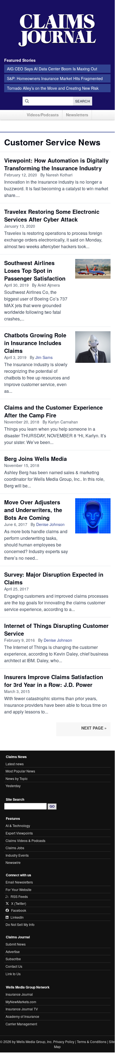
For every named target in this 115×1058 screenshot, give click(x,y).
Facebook (18, 910)
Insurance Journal (19, 994)
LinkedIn (17, 917)
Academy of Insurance (22, 1016)
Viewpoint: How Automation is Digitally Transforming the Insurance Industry (56, 164)
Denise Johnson (50, 524)
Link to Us (13, 973)
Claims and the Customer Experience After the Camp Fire (53, 411)
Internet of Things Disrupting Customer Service (56, 629)
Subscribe (13, 958)
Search (82, 101)
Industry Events (17, 855)
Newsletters (77, 114)
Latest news (15, 763)
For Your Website (18, 889)
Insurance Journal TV (22, 1008)
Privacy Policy (63, 1041)
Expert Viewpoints (19, 833)
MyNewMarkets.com (21, 1001)
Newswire (13, 862)
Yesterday (13, 785)
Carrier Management (21, 1023)
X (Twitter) (18, 903)
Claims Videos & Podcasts (25, 840)
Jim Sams (44, 357)
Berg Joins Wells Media (35, 458)
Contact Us (14, 966)
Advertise (13, 951)
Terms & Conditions (91, 1041)
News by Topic (17, 778)
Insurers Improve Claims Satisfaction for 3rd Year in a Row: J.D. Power (53, 681)
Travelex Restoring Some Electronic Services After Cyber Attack (51, 215)
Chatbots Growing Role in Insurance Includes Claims (35, 343)
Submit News (16, 944)
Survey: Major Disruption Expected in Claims (53, 578)
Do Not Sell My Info (20, 924)
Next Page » (94, 728)
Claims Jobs (15, 847)
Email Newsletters (19, 882)
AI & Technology (18, 825)
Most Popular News (20, 771)
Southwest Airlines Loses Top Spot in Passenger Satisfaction (34, 270)
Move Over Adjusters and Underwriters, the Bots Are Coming (33, 510)
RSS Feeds (19, 896)
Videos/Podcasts (43, 114)
